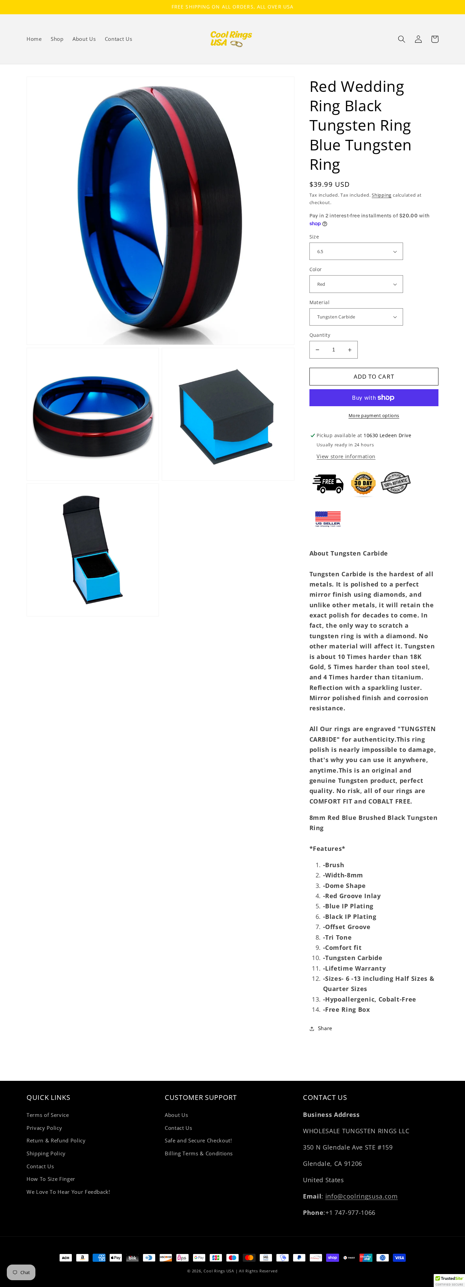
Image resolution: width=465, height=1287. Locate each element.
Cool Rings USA (219, 1270)
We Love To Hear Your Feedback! (68, 1191)
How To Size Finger (51, 1179)
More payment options (374, 415)
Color (315, 269)
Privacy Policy (44, 1128)
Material (319, 302)
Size (314, 236)
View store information (346, 456)
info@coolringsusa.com (361, 1196)
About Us (176, 1115)
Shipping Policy (46, 1153)
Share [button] (325, 1028)
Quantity (320, 335)
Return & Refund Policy (56, 1140)
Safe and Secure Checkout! (198, 1140)
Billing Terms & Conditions (199, 1153)
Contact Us (40, 1166)
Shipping (381, 195)
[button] (402, 39)
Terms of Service (48, 1115)
